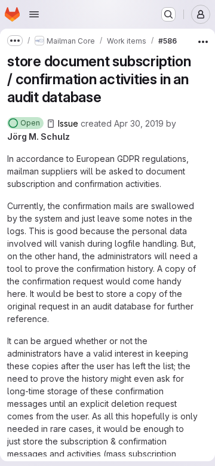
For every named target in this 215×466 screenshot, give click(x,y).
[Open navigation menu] (34, 14)
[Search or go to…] (168, 14)
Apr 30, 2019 (139, 123)
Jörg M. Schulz (38, 136)
